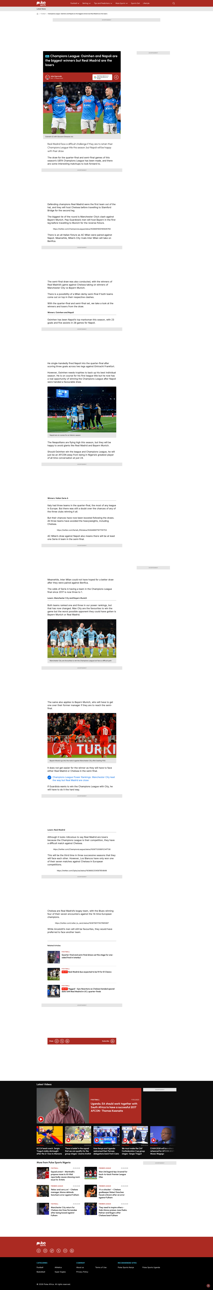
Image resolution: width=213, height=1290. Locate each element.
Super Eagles (60, 1272)
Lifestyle (146, 3)
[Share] (116, 77)
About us (80, 1267)
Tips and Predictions (102, 3)
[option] (50, 1141)
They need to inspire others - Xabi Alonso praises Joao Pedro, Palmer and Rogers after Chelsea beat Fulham (113, 1211)
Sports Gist (135, 3)
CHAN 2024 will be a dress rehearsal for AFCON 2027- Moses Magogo (162, 1151)
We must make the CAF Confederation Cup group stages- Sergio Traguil (133, 1151)
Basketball (41, 1272)
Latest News (41, 9)
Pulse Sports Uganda (151, 1267)
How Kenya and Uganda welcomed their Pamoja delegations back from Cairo (106, 1151)
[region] (106, 1141)
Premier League (57, 1186)
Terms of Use (100, 1267)
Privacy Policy (82, 1272)
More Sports (120, 3)
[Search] (174, 3)
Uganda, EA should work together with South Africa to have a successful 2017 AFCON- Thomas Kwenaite (114, 1107)
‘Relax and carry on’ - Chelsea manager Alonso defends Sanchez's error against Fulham (65, 1192)
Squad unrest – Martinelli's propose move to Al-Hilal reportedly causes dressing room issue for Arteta (65, 1175)
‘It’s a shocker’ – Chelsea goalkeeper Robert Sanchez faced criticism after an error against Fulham (112, 1193)
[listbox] (106, 1141)
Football (74, 3)
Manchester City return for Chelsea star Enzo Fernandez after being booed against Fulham (64, 1211)
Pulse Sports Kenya (126, 1267)
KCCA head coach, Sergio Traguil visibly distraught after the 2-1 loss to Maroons (49, 1151)
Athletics (58, 1267)
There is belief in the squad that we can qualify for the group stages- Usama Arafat (78, 1151)
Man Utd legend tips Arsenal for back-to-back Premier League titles (113, 1174)
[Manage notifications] (208, 1285)
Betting (85, 3)
